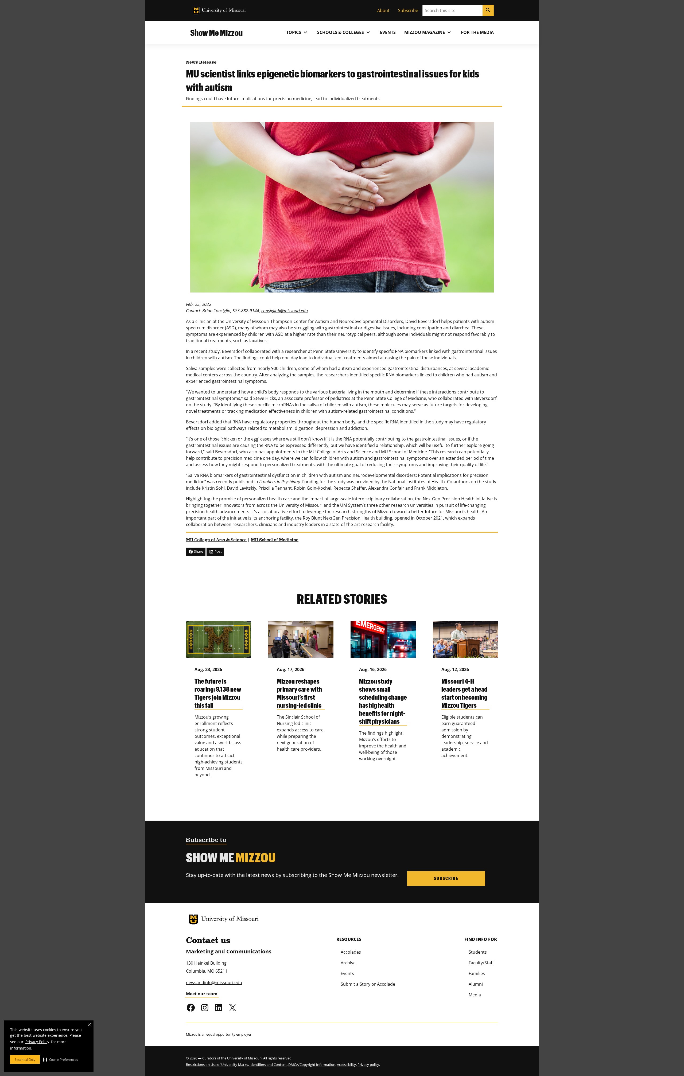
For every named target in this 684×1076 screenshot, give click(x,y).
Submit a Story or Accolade (368, 984)
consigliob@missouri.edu (284, 311)
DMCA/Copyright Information (311, 1064)
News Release (201, 62)
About (383, 10)
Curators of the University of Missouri (232, 1058)
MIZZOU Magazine (428, 32)
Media (475, 995)
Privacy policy (368, 1064)
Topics (297, 32)
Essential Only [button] (25, 1059)
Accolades (351, 952)
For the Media (477, 32)
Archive (348, 963)
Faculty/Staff (481, 963)
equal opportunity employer (228, 1034)
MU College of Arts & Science (216, 540)
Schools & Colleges (344, 32)
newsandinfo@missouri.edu (214, 982)
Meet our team (201, 994)
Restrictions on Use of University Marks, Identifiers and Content (236, 1064)
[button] (60, 1059)
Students (478, 952)
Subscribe (408, 10)
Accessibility (346, 1064)
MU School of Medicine (274, 540)
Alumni (476, 984)
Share (198, 551)
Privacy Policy (37, 1041)
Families (477, 973)
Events (388, 32)
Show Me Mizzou (216, 32)
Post (218, 551)
